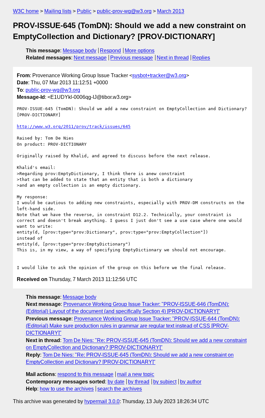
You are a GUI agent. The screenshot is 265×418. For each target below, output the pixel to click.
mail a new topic (135, 374)
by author (190, 381)
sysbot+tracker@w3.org (159, 75)
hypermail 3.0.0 (102, 401)
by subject (164, 381)
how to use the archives (67, 389)
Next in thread (173, 57)
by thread (138, 381)
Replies (201, 57)
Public (84, 11)
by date (116, 381)
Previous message (131, 57)
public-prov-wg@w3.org (124, 11)
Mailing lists (57, 11)
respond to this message (85, 374)
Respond (110, 50)
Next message (90, 57)
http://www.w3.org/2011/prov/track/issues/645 (74, 126)
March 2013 (170, 11)
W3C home (26, 11)
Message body (79, 50)
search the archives (119, 389)
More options (139, 50)
